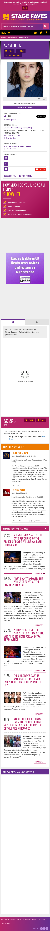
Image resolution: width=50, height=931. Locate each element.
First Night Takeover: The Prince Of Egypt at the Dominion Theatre (23, 581)
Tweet (11, 50)
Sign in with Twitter (25, 107)
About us (41, 919)
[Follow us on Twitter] (41, 32)
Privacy (34, 919)
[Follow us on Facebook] (46, 32)
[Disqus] (25, 810)
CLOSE (25, 8)
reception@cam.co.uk (12, 135)
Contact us (6, 923)
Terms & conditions (24, 919)
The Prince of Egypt (20, 452)
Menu (3, 32)
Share (22, 50)
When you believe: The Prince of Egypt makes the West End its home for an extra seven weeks (24, 634)
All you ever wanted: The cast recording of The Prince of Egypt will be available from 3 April (23, 540)
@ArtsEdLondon (10, 149)
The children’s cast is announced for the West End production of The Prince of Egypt (23, 680)
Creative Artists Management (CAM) (18, 128)
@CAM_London (10, 138)
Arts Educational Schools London (17, 146)
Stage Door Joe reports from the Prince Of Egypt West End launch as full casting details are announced (23, 723)
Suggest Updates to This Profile (18, 175)
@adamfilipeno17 (10, 120)
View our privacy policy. (28, 4)
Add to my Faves (14, 55)
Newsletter (35, 32)
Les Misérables (18, 489)
